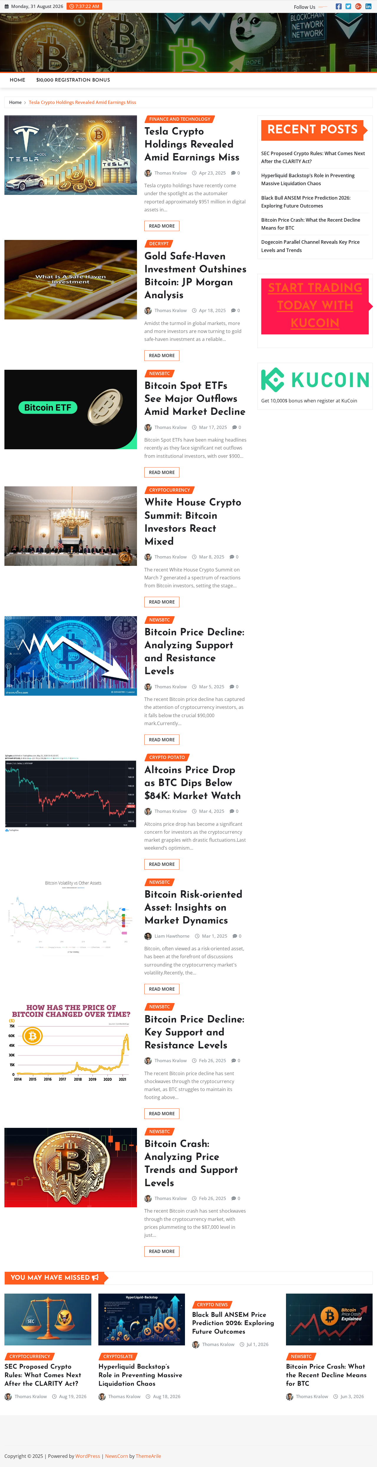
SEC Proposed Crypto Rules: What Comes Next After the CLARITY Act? (42, 1375)
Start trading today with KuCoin (315, 306)
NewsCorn (116, 1456)
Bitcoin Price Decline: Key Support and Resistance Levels (194, 1033)
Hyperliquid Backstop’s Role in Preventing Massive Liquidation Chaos (140, 1375)
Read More (162, 226)
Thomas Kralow (171, 173)
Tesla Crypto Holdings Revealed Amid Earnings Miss (82, 102)
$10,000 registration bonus (73, 80)
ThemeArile (148, 1456)
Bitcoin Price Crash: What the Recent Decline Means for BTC (326, 1375)
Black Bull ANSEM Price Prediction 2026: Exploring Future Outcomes (233, 1323)
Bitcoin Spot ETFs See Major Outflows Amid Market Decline (195, 399)
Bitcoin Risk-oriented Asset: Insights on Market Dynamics (193, 908)
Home (18, 80)
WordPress (87, 1456)
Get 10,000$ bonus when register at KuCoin (309, 400)
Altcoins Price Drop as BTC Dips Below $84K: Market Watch (192, 783)
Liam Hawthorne (172, 936)
